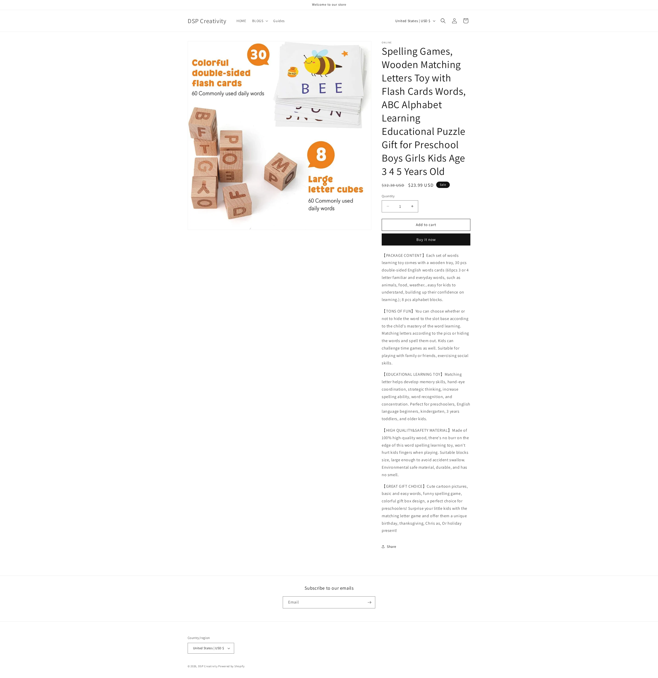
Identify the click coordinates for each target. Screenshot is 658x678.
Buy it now (426, 239)
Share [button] (391, 546)
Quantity (388, 196)
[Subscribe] (369, 602)
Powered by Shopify (231, 666)
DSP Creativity (208, 666)
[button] (259, 20)
